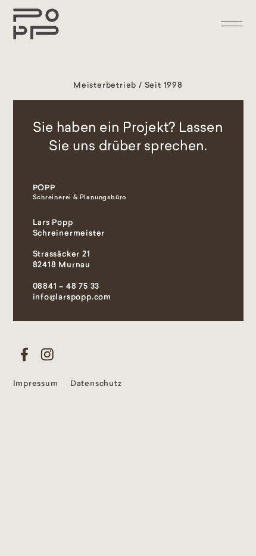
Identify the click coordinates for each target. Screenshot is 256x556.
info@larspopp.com (72, 297)
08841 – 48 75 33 (66, 287)
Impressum (35, 384)
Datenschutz (96, 384)
